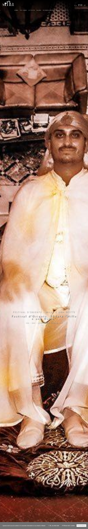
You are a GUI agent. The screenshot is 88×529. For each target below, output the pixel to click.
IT (75, 5)
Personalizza (81, 525)
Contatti (64, 10)
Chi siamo (23, 10)
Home (16, 10)
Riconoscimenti (48, 10)
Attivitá (32, 10)
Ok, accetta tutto (54, 525)
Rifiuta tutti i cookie (69, 525)
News (58, 10)
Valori (39, 10)
